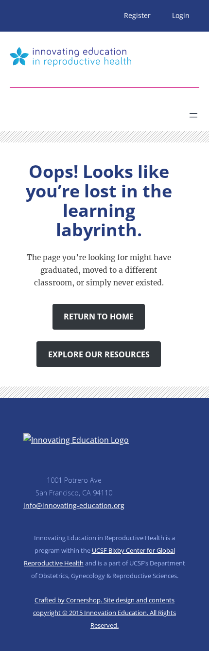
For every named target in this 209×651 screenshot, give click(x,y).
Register (137, 15)
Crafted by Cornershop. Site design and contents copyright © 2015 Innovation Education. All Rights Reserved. (104, 613)
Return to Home (99, 316)
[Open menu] (193, 115)
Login (181, 15)
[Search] (95, 111)
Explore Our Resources (99, 354)
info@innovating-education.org (73, 505)
